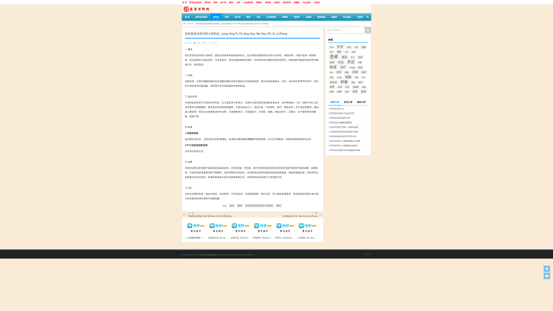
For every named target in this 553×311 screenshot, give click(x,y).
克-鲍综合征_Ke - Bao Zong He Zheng (300, 216)
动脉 (363, 47)
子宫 (346, 52)
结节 (363, 77)
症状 (355, 72)
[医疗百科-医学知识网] (197, 5)
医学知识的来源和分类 (340, 117)
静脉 (339, 91)
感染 (344, 57)
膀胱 (332, 86)
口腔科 (317, 2)
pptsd (189, 42)
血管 (347, 86)
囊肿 (339, 51)
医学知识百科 (196, 2)
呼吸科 (259, 2)
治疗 (343, 67)
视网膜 (355, 87)
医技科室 (287, 2)
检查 (333, 66)
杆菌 (360, 62)
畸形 (360, 67)
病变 (338, 72)
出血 (349, 47)
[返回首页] (547, 269)
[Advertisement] (86, 279)
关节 (340, 46)
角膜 (364, 87)
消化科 (207, 2)
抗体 (360, 57)
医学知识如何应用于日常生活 (343, 136)
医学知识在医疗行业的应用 (342, 113)
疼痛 (331, 72)
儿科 (238, 2)
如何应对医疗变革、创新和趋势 (344, 127)
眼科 (231, 2)
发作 (232, 205)
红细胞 (339, 77)
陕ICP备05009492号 (246, 254)
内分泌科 (307, 2)
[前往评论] (547, 276)
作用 (332, 47)
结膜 (356, 77)
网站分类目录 (232, 254)
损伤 (332, 62)
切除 (356, 47)
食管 (347, 91)
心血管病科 (248, 2)
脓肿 (360, 82)
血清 (340, 86)
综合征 (333, 82)
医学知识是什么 (337, 108)
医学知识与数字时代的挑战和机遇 (345, 150)
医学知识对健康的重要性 (341, 122)
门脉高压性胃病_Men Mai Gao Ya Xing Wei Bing (210, 216)
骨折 (355, 91)
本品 (341, 62)
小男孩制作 (366, 254)
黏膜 (363, 91)
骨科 (215, 2)
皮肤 (363, 72)
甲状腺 (352, 67)
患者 (334, 56)
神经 (332, 77)
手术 (353, 57)
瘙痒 (239, 205)
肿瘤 (344, 81)
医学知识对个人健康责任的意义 (344, 145)
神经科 (268, 2)
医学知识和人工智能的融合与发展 (345, 140)
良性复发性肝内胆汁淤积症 (259, 205)
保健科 (297, 2)
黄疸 (278, 205)
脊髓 (353, 82)
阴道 (332, 91)
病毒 (347, 72)
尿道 (353, 51)
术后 (351, 61)
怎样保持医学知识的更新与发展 (344, 131)
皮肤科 (277, 2)
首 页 (184, 2)
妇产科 (223, 2)
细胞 (348, 76)
